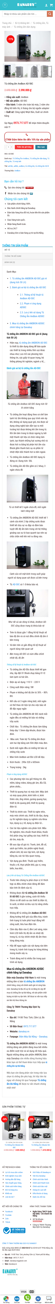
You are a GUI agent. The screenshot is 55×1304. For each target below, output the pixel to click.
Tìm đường (6, 1302)
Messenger (38, 1302)
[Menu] (4, 5)
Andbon (17, 171)
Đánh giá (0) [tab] (10, 262)
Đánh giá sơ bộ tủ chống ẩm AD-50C (28, 287)
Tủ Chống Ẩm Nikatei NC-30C (14, 1146)
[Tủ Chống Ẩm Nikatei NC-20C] (41, 1126)
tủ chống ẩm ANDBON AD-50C (32, 342)
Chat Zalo (17, 1302)
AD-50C (16, 584)
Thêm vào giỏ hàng (24, 147)
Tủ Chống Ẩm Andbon (21, 158)
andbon (21, 166)
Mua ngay (41, 147)
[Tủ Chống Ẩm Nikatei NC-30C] (14, 1126)
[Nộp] (50, 14)
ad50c (16, 166)
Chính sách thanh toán (41, 1183)
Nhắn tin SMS (49, 1302)
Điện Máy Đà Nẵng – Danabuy (33, 1036)
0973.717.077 (29, 1026)
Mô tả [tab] (7, 250)
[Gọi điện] (27, 1298)
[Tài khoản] (46, 5)
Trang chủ (6, 23)
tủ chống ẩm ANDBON (34, 981)
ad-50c (10, 166)
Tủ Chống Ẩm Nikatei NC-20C (40, 1146)
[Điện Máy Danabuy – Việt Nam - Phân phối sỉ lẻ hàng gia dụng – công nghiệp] (27, 5)
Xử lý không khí (22, 23)
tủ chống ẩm (30, 166)
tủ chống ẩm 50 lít (42, 166)
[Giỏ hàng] (51, 5)
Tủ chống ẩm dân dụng (24, 26)
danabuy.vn (24, 1031)
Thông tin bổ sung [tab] (13, 256)
